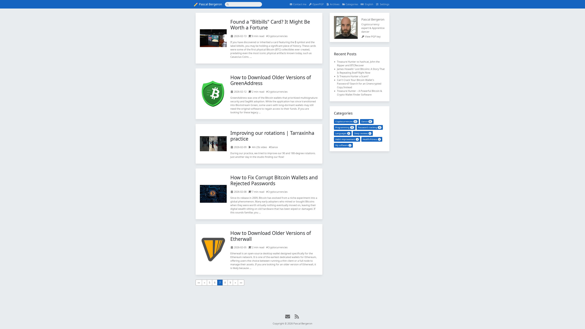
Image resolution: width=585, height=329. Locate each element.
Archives (335, 4)
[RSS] (297, 316)
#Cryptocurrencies (277, 36)
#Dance (273, 147)
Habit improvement (346, 139)
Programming (344, 127)
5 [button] (209, 282)
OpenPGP (318, 4)
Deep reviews (362, 133)
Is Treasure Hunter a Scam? (353, 76)
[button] (199, 282)
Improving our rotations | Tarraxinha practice (272, 136)
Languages (342, 133)
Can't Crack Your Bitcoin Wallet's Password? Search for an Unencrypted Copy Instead (359, 83)
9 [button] (230, 282)
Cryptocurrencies (345, 121)
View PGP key (373, 36)
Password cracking (369, 127)
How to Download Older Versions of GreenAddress (270, 80)
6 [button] (214, 282)
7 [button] (220, 282)
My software (342, 145)
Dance (366, 121)
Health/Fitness (371, 139)
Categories (352, 4)
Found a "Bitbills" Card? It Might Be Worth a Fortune (270, 24)
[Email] (287, 316)
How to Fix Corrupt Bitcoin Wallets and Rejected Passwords (274, 180)
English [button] (368, 4)
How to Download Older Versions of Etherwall (270, 236)
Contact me (299, 4)
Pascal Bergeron (210, 4)
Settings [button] (384, 4)
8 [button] (225, 282)
